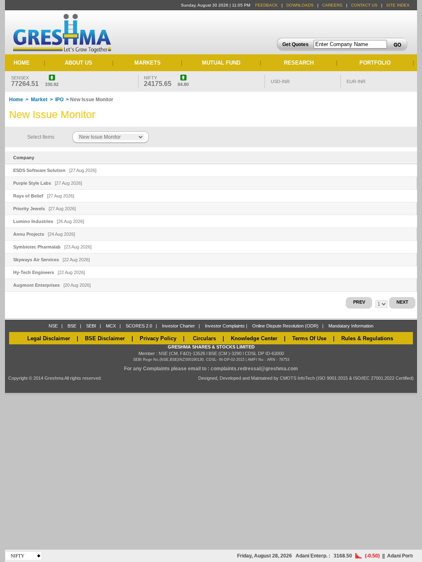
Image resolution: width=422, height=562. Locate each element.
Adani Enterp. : (308, 556)
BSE (72, 325)
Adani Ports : (398, 556)
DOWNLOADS (300, 5)
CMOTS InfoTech (298, 378)
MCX (111, 325)
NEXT (402, 302)
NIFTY (17, 555)
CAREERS (332, 5)
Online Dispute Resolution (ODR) (285, 325)
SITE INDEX (398, 5)
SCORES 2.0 (139, 325)
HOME (22, 63)
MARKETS (147, 63)
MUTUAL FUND (221, 63)
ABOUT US (78, 63)
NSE (53, 325)
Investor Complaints (225, 325)
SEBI (91, 325)
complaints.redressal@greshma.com (254, 369)
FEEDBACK (266, 5)
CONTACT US (364, 5)
